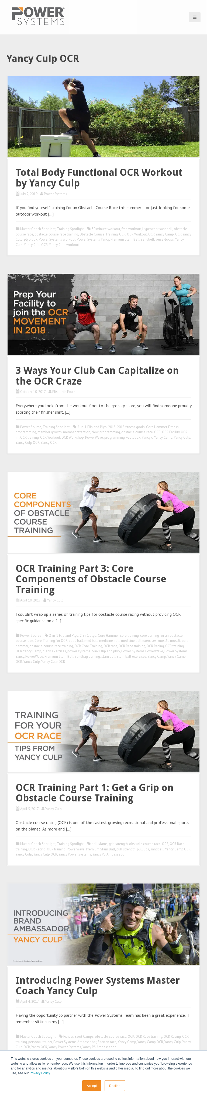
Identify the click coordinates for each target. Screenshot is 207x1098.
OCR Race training (132, 646)
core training (129, 635)
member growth (49, 432)
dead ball (76, 640)
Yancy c (147, 437)
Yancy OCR (49, 442)
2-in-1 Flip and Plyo (92, 427)
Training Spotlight (70, 229)
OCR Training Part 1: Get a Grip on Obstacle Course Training (95, 793)
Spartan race (107, 1042)
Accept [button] (92, 1085)
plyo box (30, 239)
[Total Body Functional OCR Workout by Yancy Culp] (103, 116)
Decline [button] (114, 1085)
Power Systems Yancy (93, 239)
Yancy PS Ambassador (109, 854)
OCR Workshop (72, 437)
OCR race (110, 646)
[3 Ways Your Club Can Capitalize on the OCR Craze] (103, 313)
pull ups (143, 849)
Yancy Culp (182, 437)
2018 (112, 427)
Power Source (30, 427)
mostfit (163, 640)
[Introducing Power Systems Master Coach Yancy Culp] (103, 923)
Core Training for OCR (50, 640)
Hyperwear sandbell (157, 229)
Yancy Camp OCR (178, 849)
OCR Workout (137, 234)
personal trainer (40, 1042)
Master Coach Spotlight (38, 229)
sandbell (147, 239)
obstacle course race (137, 432)
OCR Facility (171, 432)
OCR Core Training (88, 646)
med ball (91, 640)
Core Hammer (156, 427)
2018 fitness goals (131, 427)
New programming (106, 432)
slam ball (108, 656)
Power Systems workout (57, 239)
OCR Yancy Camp (161, 234)
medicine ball (109, 640)
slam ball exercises (131, 656)
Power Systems (55, 194)
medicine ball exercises (139, 640)
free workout (131, 229)
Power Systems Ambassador (74, 1042)
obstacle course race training (56, 234)
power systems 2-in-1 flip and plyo (93, 651)
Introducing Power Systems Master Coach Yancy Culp (98, 985)
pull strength (126, 849)
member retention (76, 432)
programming (114, 437)
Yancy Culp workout (64, 244)
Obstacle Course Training (99, 234)
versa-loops (165, 239)
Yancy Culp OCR (36, 244)
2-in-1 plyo (88, 635)
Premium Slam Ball (125, 239)
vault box (133, 437)
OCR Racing (155, 646)
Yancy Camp (163, 437)
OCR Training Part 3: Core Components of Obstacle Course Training (91, 579)
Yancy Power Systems (74, 854)
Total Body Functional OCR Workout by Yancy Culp (99, 178)
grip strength (118, 844)
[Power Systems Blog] (38, 16)
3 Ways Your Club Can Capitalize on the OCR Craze (97, 376)
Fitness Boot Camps (78, 1036)
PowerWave (94, 437)
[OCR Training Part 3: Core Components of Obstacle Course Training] (103, 512)
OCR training (29, 437)
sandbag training (87, 656)
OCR (122, 234)
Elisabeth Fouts (63, 391)
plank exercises (54, 651)
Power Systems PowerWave (142, 651)
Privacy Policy (40, 1073)
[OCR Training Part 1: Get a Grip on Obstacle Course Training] (103, 731)
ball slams (100, 844)
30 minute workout (106, 229)
